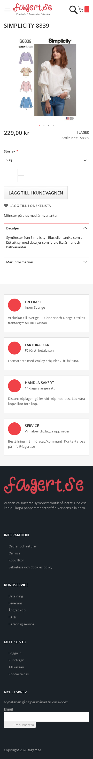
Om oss (14, 553)
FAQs (13, 617)
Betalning (16, 596)
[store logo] (32, 9)
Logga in (15, 653)
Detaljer (12, 228)
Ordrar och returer (23, 546)
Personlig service (21, 624)
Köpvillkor (16, 560)
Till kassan (16, 667)
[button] (39, 126)
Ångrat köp (17, 610)
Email (8, 709)
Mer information (19, 262)
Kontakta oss (19, 674)
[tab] (46, 228)
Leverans (15, 603)
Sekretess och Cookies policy (30, 567)
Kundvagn (16, 660)
